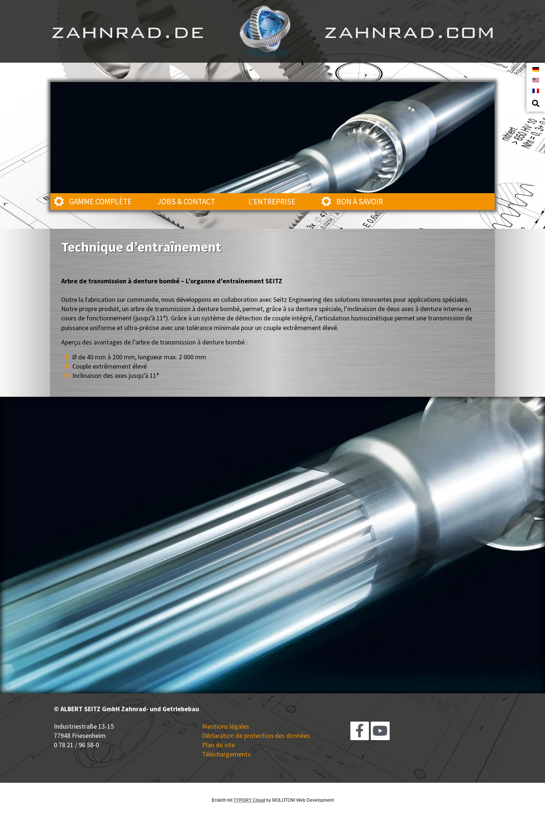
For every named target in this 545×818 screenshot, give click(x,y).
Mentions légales (225, 726)
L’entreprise (271, 202)
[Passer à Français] (536, 90)
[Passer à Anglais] (536, 79)
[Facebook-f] (359, 731)
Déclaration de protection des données (256, 735)
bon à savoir (359, 202)
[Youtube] (380, 731)
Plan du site (218, 745)
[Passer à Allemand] (536, 68)
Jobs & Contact (186, 202)
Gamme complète (100, 202)
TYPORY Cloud (249, 800)
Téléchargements (226, 754)
